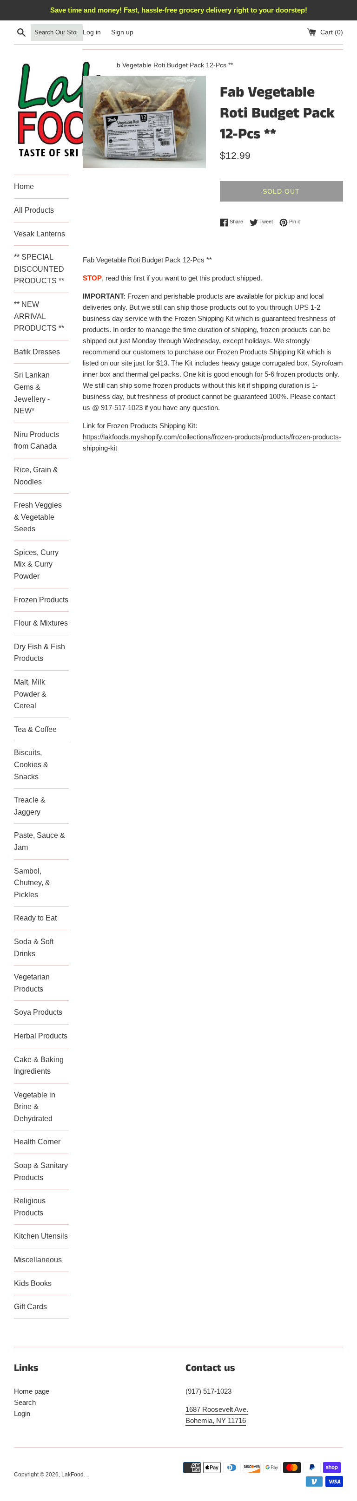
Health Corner (37, 1142)
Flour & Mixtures (41, 623)
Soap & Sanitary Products (41, 1171)
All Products (34, 210)
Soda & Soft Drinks (33, 948)
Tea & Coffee (35, 729)
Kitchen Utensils (41, 1236)
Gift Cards (30, 1307)
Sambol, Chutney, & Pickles (32, 883)
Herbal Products (40, 1036)
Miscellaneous (38, 1260)
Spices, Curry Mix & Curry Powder (36, 564)
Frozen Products (41, 600)
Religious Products (30, 1207)
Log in (92, 32)
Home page (31, 1391)
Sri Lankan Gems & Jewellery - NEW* (32, 393)
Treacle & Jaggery (30, 806)
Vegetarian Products (32, 983)
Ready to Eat (35, 918)
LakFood (72, 1474)
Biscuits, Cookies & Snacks (31, 764)
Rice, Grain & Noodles (36, 476)
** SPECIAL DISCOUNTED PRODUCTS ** (39, 269)
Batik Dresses (37, 352)
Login (22, 1413)
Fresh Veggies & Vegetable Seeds (38, 517)
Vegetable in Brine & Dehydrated (34, 1106)
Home (24, 186)
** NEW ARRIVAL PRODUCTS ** (39, 316)
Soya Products (38, 1012)
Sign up (122, 32)
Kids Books (33, 1283)
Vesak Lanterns (39, 234)
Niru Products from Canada (36, 440)
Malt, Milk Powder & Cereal (30, 694)
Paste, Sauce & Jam (39, 841)
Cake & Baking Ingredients (39, 1066)
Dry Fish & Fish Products (39, 653)
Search (25, 1402)
